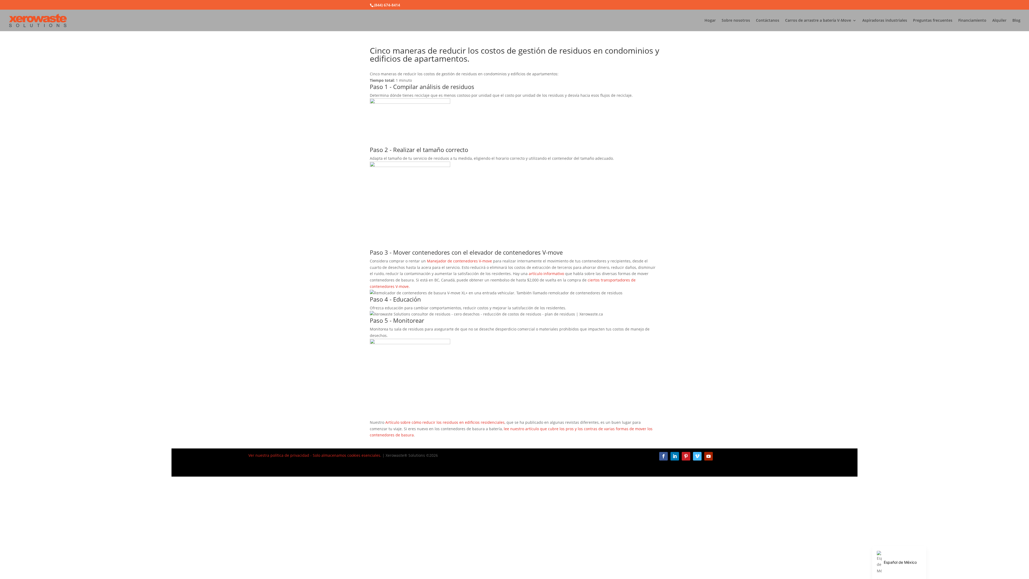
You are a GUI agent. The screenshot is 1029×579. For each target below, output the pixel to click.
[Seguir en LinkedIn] (674, 456)
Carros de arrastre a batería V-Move (818, 20)
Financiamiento (972, 20)
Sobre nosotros (736, 20)
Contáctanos (767, 20)
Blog (1016, 20)
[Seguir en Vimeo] (697, 456)
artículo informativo (546, 273)
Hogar (710, 20)
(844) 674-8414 (387, 5)
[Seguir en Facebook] (663, 456)
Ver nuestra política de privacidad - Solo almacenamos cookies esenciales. (314, 455)
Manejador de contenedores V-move (459, 260)
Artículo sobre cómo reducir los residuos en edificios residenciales (445, 422)
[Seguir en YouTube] (708, 456)
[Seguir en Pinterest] (686, 456)
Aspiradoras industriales (884, 20)
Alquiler (999, 20)
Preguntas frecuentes (932, 20)
